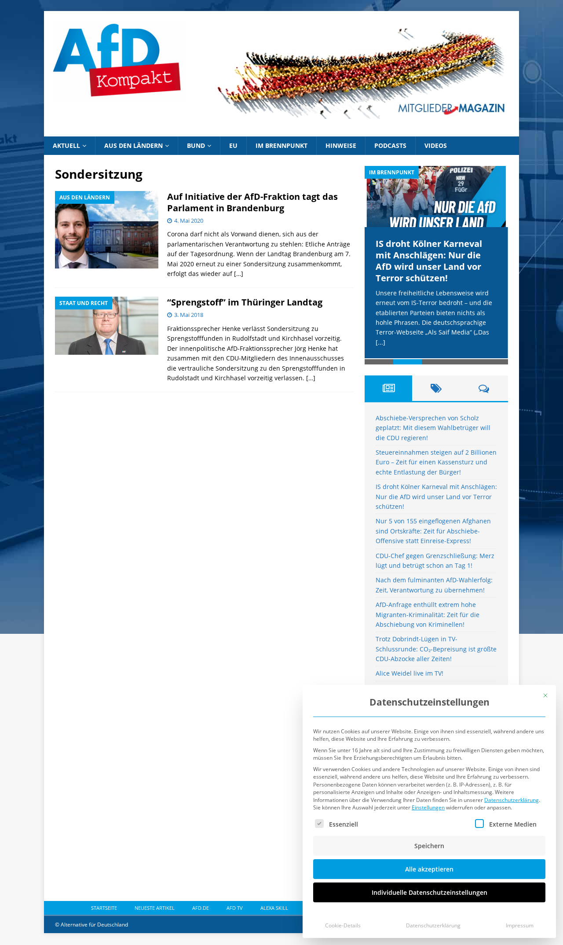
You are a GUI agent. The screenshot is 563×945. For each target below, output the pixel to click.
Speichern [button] (429, 846)
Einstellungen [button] (428, 807)
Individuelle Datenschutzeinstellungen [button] (429, 892)
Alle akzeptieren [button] (429, 869)
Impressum (520, 925)
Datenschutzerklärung (511, 800)
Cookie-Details (343, 925)
